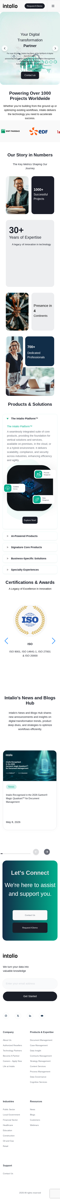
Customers (35, 1120)
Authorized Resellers (12, 1045)
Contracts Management (41, 1056)
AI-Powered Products (24, 536)
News (11, 787)
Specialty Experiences (25, 569)
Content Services (38, 1066)
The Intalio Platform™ (24, 418)
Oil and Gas (8, 1141)
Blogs (32, 1114)
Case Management (39, 1045)
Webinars (34, 1125)
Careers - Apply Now (12, 1061)
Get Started (30, 996)
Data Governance (38, 1077)
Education (7, 1130)
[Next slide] (55, 48)
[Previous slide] (5, 48)
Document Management (41, 1040)
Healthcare (8, 1125)
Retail (5, 1146)
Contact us (30, 75)
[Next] (36, 852)
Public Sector (9, 1109)
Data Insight (35, 1050)
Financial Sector (10, 1120)
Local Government (11, 1114)
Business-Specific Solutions (28, 558)
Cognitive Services (38, 1082)
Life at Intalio (9, 1066)
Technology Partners (12, 1050)
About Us (7, 1040)
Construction (9, 1135)
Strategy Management (40, 1061)
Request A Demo (34, 6)
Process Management (40, 1071)
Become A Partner (11, 1056)
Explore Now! (30, 520)
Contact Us (30, 915)
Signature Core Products (26, 547)
